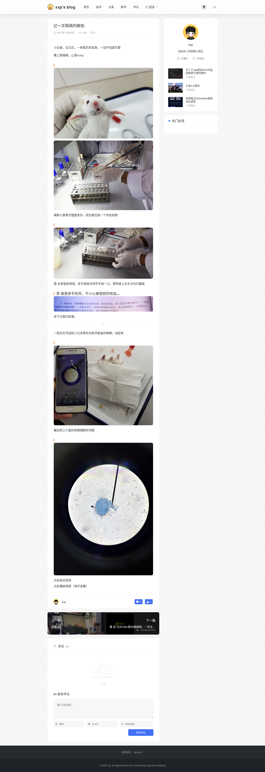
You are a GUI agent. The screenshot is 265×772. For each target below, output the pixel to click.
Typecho (137, 752)
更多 (152, 7)
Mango (162, 765)
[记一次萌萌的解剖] (103, 102)
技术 (98, 7)
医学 (123, 7)
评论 (136, 7)
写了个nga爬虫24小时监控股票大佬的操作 (199, 71)
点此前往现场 (62, 580)
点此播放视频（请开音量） (71, 586)
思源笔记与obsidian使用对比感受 (199, 99)
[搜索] (214, 7)
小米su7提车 (193, 85)
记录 (111, 7)
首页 (86, 7)
